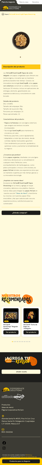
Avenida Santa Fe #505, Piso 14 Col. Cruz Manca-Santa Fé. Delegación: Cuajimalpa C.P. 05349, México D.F (18, 421)
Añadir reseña (21, 372)
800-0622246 (7, 432)
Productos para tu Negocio (20, 461)
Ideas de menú (7, 407)
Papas (6, 14)
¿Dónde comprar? (19, 213)
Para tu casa (23, 2)
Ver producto (11, 332)
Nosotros (35, 2)
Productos (6, 405)
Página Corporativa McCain (13, 410)
